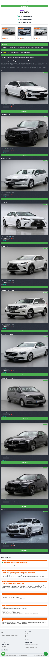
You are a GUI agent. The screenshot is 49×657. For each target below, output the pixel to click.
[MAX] (7, 650)
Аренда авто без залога (7, 607)
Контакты (35, 1)
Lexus (36, 47)
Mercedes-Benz (22, 47)
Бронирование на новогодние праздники (11, 620)
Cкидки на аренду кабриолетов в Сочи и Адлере (13, 583)
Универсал (12, 57)
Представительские (6, 52)
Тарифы (14, 1)
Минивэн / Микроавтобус (30, 57)
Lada (29, 47)
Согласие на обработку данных (31, 647)
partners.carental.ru (20, 573)
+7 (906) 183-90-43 (5, 644)
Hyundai (9, 47)
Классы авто (5, 49)
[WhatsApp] (2, 650)
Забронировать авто (24, 6)
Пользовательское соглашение (31, 646)
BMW (17, 47)
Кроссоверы (23, 52)
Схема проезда (28, 649)
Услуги (17, 1)
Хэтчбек (7, 57)
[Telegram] (5, 650)
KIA (26, 47)
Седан (3, 57)
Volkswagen (4, 47)
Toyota (32, 47)
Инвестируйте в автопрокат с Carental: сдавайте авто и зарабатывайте (18, 572)
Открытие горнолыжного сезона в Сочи (11, 595)
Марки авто (4, 44)
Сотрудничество (28, 1)
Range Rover (40, 47)
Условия (22, 1)
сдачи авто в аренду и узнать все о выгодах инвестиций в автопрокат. (29, 575)
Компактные (17, 52)
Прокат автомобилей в (24, 2)
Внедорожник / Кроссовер (20, 57)
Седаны (12, 52)
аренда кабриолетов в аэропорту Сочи (12, 586)
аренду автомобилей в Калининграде (32, 622)
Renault (13, 47)
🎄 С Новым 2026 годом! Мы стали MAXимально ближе (14, 562)
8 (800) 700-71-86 (4, 646)
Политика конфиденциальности (31, 644)
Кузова (3, 54)
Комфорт (28, 52)
